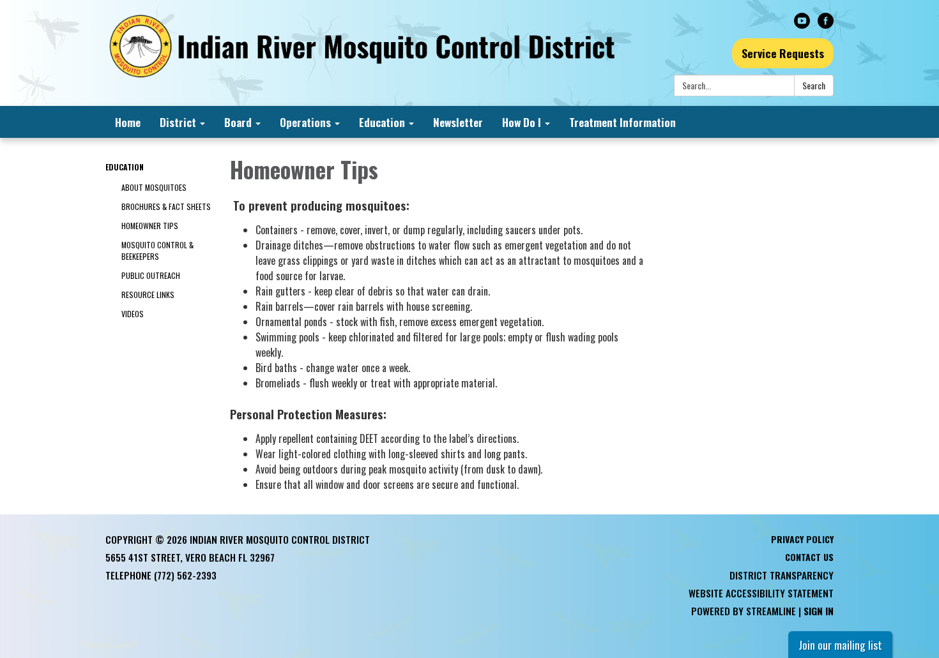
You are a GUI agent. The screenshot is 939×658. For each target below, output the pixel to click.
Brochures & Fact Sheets (166, 206)
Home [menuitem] (128, 122)
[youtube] (802, 23)
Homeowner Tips (149, 225)
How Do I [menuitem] (521, 122)
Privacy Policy (802, 539)
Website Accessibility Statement (761, 593)
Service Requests (783, 53)
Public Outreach (150, 275)
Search (813, 85)
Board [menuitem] (238, 122)
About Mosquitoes (154, 187)
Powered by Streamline (743, 611)
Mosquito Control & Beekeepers (157, 250)
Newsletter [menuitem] (458, 122)
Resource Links (147, 294)
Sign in (819, 611)
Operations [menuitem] (305, 122)
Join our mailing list (840, 644)
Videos (132, 313)
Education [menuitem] (382, 122)
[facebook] (826, 23)
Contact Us (809, 557)
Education (124, 166)
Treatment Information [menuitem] (622, 122)
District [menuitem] (178, 122)
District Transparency (781, 575)
